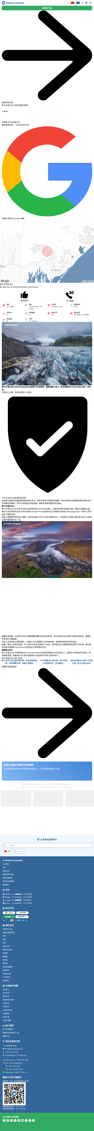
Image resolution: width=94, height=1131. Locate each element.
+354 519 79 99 (11, 1052)
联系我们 (6, 885)
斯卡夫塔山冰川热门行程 (12, 658)
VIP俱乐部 (6, 977)
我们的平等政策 (8, 881)
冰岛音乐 (6, 1006)
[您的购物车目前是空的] (86, 3)
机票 (4, 943)
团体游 (5, 953)
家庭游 (5, 956)
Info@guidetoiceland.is (14, 1049)
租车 (4, 936)
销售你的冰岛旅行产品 (11, 1033)
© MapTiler (5, 287)
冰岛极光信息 (7, 1010)
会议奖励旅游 (7, 967)
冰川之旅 (9, 392)
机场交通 (6, 946)
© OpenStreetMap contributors (24, 287)
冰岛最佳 (6, 1013)
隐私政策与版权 (8, 874)
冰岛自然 (6, 993)
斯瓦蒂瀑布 (10, 647)
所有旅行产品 (7, 929)
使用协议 (6, 871)
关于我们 (6, 864)
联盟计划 (6, 1036)
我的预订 (6, 980)
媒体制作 (6, 970)
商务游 (5, 960)
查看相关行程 (47, 8)
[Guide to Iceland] (13, 3)
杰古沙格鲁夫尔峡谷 (57, 511)
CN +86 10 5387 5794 (14, 1069)
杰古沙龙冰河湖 (23, 511)
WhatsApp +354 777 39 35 (16, 1072)
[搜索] (83, 3)
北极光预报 (7, 1020)
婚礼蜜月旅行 (7, 950)
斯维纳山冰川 (22, 652)
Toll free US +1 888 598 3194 (17, 1060)
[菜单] (90, 3)
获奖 (4, 867)
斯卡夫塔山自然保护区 (28, 509)
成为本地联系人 (8, 1029)
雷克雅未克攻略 (8, 1000)
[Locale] (72, 3)
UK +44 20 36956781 (14, 1063)
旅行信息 (6, 996)
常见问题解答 (7, 878)
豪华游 (5, 963)
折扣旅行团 (7, 974)
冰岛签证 (6, 989)
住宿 (4, 939)
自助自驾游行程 (8, 932)
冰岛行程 (6, 1017)
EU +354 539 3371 (13, 1066)
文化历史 (6, 1003)
